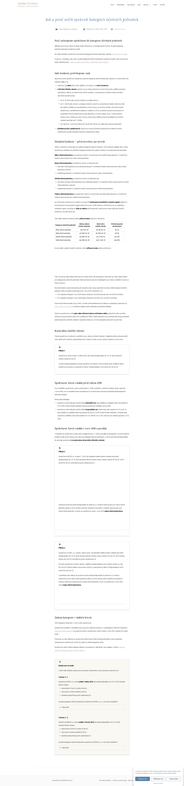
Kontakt (162, 5)
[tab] (92, 707)
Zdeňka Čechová (27, 3)
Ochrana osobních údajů (120, 780)
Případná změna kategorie (64, 631)
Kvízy (139, 5)
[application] (149, 5)
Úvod (112, 5)
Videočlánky (120, 5)
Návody (145, 5)
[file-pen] (60, 347)
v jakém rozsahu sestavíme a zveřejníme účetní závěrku (88, 62)
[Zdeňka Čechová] (118, 29)
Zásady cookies (158, 783)
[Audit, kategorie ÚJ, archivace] (66, 29)
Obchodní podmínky (105, 780)
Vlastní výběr (173, 779)
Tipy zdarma (131, 5)
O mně (155, 5)
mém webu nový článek (63, 306)
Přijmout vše (142, 779)
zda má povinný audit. (119, 54)
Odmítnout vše (158, 779)
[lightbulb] (60, 662)
